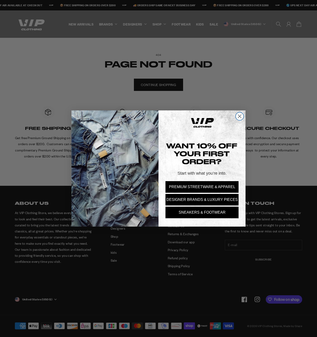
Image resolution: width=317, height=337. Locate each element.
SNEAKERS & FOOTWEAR (202, 212)
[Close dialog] (240, 116)
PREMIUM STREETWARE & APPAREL (202, 187)
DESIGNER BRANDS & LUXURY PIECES (202, 200)
